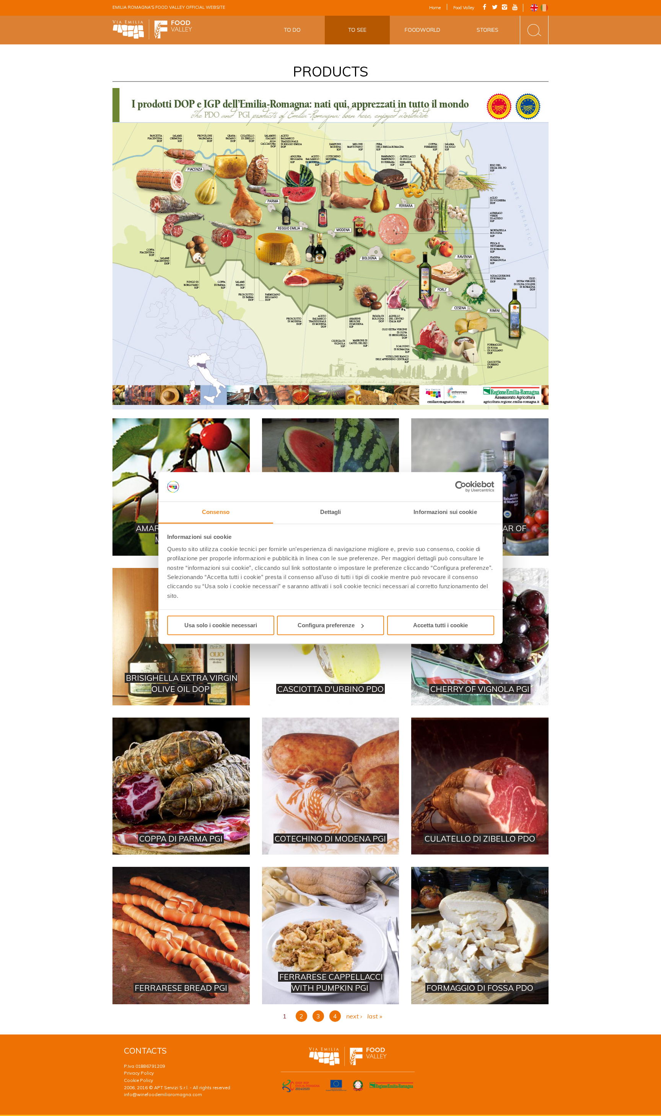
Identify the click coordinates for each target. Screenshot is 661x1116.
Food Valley (463, 7)
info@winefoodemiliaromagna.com (163, 1094)
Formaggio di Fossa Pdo (480, 935)
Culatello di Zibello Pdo (480, 786)
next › (354, 1016)
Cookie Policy (138, 1080)
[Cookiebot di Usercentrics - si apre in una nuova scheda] (460, 487)
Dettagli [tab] (330, 512)
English (534, 8)
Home (435, 7)
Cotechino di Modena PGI (330, 786)
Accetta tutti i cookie (440, 625)
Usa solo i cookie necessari (220, 625)
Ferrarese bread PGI (181, 935)
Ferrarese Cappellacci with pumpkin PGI (330, 935)
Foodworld (422, 29)
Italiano (545, 8)
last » (374, 1016)
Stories (487, 29)
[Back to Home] (152, 30)
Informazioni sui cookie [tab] (445, 512)
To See (357, 29)
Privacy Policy (139, 1073)
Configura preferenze (326, 625)
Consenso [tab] (216, 512)
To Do (292, 29)
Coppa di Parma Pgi (181, 786)
